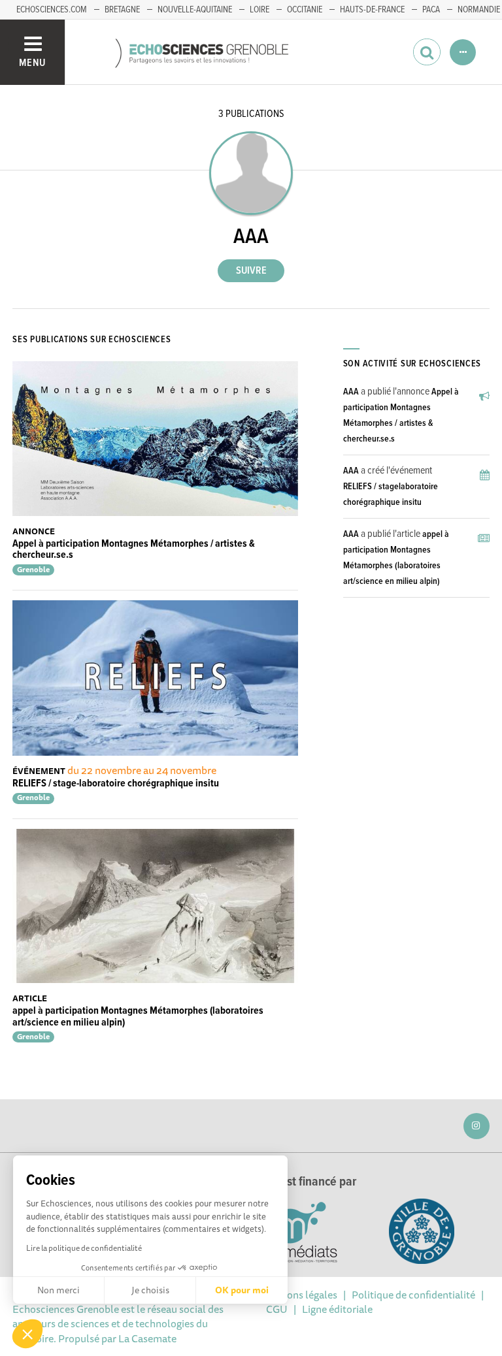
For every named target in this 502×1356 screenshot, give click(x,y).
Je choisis (150, 1290)
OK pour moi (242, 1290)
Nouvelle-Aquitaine (195, 10)
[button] (27, 1333)
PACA (431, 10)
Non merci (58, 1290)
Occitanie (304, 10)
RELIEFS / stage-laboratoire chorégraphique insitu (115, 783)
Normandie (479, 10)
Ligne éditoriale (337, 1308)
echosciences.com (51, 10)
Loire (259, 10)
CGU (277, 1308)
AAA (351, 392)
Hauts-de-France (372, 10)
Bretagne (122, 10)
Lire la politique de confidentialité (84, 1248)
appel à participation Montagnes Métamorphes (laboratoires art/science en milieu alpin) (137, 1016)
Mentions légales (298, 1294)
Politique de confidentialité (413, 1294)
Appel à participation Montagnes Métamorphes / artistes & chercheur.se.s (133, 549)
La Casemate (147, 1338)
